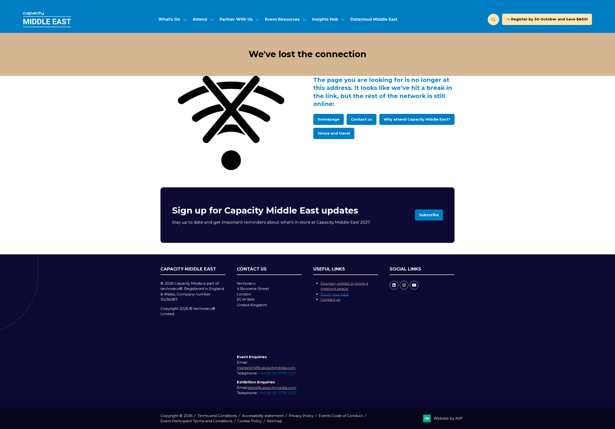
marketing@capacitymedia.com (266, 367)
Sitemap (274, 421)
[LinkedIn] (394, 285)
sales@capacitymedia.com (272, 387)
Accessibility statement (263, 415)
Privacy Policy (301, 415)
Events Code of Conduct (341, 415)
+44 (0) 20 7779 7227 (277, 373)
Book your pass (334, 294)
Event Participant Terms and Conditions (196, 421)
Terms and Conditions (217, 415)
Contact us (330, 299)
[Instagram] (404, 285)
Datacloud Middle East (374, 19)
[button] (493, 19)
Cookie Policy (249, 421)
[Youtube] (414, 285)
